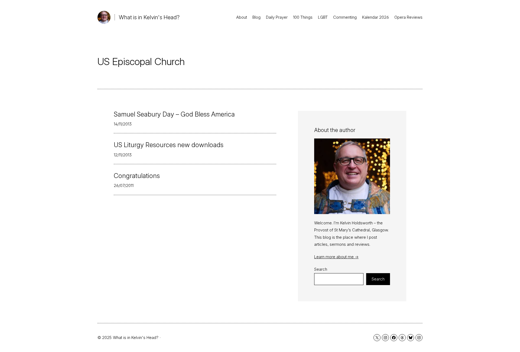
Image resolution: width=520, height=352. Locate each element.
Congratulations (137, 175)
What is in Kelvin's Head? (149, 17)
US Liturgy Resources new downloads (168, 144)
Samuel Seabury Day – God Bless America (174, 114)
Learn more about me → (336, 256)
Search (320, 269)
